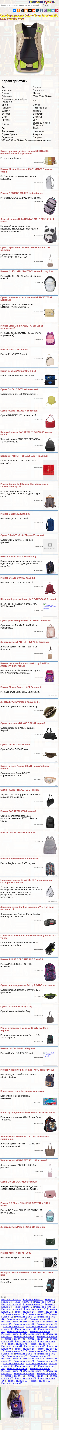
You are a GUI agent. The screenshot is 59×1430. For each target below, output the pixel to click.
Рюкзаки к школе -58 (40, 1356)
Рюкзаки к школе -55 (25, 1354)
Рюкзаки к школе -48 (34, 1346)
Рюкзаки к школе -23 (11, 1322)
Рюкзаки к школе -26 (24, 1324)
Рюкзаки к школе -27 (47, 1324)
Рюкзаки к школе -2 (33, 1299)
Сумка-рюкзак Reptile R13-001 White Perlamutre (25, 620)
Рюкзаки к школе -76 (13, 1376)
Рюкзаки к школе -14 (24, 1312)
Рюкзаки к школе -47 (11, 1346)
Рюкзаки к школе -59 (11, 1359)
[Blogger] (26, 10)
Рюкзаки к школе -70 (40, 1368)
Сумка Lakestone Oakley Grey (16, 1006)
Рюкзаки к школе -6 (11, 1304)
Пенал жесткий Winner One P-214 (18, 371)
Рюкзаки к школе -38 (24, 1336)
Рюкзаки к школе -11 (11, 1309)
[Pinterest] (56, 10)
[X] (22, 10)
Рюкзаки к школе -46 (40, 1344)
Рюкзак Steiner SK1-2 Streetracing (18, 556)
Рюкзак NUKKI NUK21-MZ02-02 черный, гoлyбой (26, 271)
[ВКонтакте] (14, 10)
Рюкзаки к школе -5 (44, 1302)
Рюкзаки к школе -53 (36, 1351)
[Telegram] (53, 10)
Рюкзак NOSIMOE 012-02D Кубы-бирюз (21, 193)
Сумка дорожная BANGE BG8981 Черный (22, 723)
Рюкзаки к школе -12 (34, 1309)
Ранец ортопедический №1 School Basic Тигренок (27, 1112)
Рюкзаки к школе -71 (11, 1371)
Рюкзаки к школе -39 (47, 1336)
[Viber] (45, 10)
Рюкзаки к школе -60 (34, 1359)
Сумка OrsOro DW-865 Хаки (15, 745)
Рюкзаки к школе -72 (34, 1371)
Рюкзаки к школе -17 (36, 1314)
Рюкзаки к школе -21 (17, 1319)
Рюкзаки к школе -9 (22, 1307)
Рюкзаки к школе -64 (13, 1363)
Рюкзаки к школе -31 (25, 1329)
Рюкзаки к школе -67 (25, 1366)
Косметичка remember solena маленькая (22, 1091)
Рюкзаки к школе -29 (36, 1326)
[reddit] (33, 10)
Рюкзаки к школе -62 (24, 1361)
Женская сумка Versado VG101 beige (20, 702)
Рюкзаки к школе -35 (11, 1334)
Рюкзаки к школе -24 (34, 1322)
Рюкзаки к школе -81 (17, 1381)
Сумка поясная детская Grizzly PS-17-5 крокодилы (27, 985)
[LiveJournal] (37, 10)
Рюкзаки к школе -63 (47, 1361)
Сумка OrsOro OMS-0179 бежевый (18, 1182)
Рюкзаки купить (44, 2)
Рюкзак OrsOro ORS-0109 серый (17, 832)
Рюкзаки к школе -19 (25, 1317)
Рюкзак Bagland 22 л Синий (15, 514)
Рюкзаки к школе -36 (34, 1334)
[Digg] (30, 10)
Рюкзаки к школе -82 (40, 1381)
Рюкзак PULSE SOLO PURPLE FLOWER (21, 959)
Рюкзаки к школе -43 (25, 1341)
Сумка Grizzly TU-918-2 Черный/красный (22, 535)
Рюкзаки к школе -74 (24, 1373)
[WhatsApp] (49, 10)
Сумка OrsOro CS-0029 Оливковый (19, 389)
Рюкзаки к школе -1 (11, 1299)
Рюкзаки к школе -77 (36, 1376)
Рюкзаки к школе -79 (25, 1378)
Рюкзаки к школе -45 (17, 1344)
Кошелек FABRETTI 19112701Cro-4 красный (24, 456)
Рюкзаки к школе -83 (11, 1383)
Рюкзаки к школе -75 (47, 1373)
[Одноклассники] (18, 10)
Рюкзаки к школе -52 (13, 1351)
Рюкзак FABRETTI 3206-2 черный (18, 811)
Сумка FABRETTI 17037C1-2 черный (19, 790)
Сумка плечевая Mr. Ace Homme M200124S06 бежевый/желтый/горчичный (24, 152)
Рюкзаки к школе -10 (44, 1307)
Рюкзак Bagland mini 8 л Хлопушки (19, 859)
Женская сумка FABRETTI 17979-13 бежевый (24, 642)
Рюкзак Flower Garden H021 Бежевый (20, 687)
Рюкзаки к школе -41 (36, 1339)
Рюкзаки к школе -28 (13, 1326)
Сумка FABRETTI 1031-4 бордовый (19, 411)
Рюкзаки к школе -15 (47, 1312)
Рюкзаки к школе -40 (13, 1339)
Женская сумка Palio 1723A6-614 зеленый (22, 1227)
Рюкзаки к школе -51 (47, 1349)
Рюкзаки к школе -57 (17, 1356)
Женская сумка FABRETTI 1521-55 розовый (23, 1160)
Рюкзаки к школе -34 (40, 1331)
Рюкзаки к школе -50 (24, 1349)
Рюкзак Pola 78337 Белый (14, 349)
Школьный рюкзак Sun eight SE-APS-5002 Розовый (28, 599)
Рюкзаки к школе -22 (40, 1319)
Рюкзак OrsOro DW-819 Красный (18, 578)
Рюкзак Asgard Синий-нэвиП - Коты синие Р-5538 (27, 1070)
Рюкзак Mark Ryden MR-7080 (15, 1253)
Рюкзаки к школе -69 (17, 1368)
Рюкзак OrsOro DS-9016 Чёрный (17, 1048)
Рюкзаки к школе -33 (17, 1331)
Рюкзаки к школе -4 (22, 1302)
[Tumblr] (41, 10)
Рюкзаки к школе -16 (13, 1314)
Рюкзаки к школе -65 (36, 1363)
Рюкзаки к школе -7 (33, 1304)
